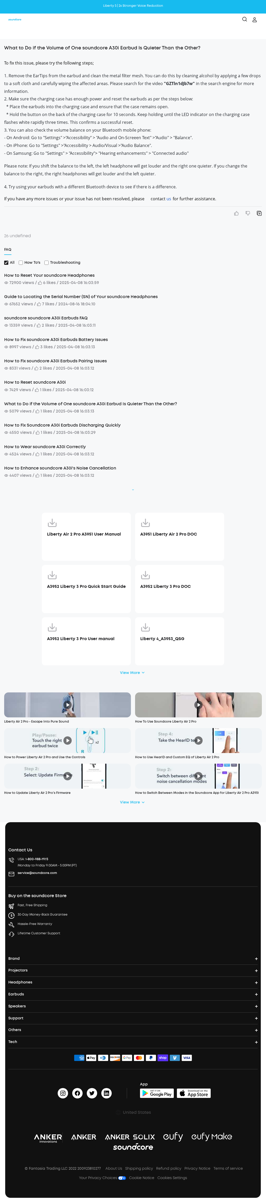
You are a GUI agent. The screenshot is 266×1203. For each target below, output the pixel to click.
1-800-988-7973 (36, 859)
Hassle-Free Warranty (35, 924)
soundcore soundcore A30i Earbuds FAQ (46, 318)
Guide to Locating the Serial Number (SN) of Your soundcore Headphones (81, 296)
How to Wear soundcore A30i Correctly (45, 446)
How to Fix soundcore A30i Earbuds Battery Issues (56, 339)
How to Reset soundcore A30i (35, 382)
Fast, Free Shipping (32, 905)
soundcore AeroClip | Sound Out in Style (133, 6)
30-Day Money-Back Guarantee (43, 914)
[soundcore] (14, 20)
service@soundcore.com (37, 873)
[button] (9, 32)
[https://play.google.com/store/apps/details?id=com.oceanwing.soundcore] (157, 1093)
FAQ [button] (7, 249)
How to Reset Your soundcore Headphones (49, 275)
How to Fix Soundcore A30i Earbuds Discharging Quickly (62, 425)
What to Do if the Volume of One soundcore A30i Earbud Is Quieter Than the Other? (90, 404)
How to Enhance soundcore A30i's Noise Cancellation (60, 468)
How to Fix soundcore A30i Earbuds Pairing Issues (55, 361)
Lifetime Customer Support (39, 933)
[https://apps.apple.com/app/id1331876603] (194, 1093)
